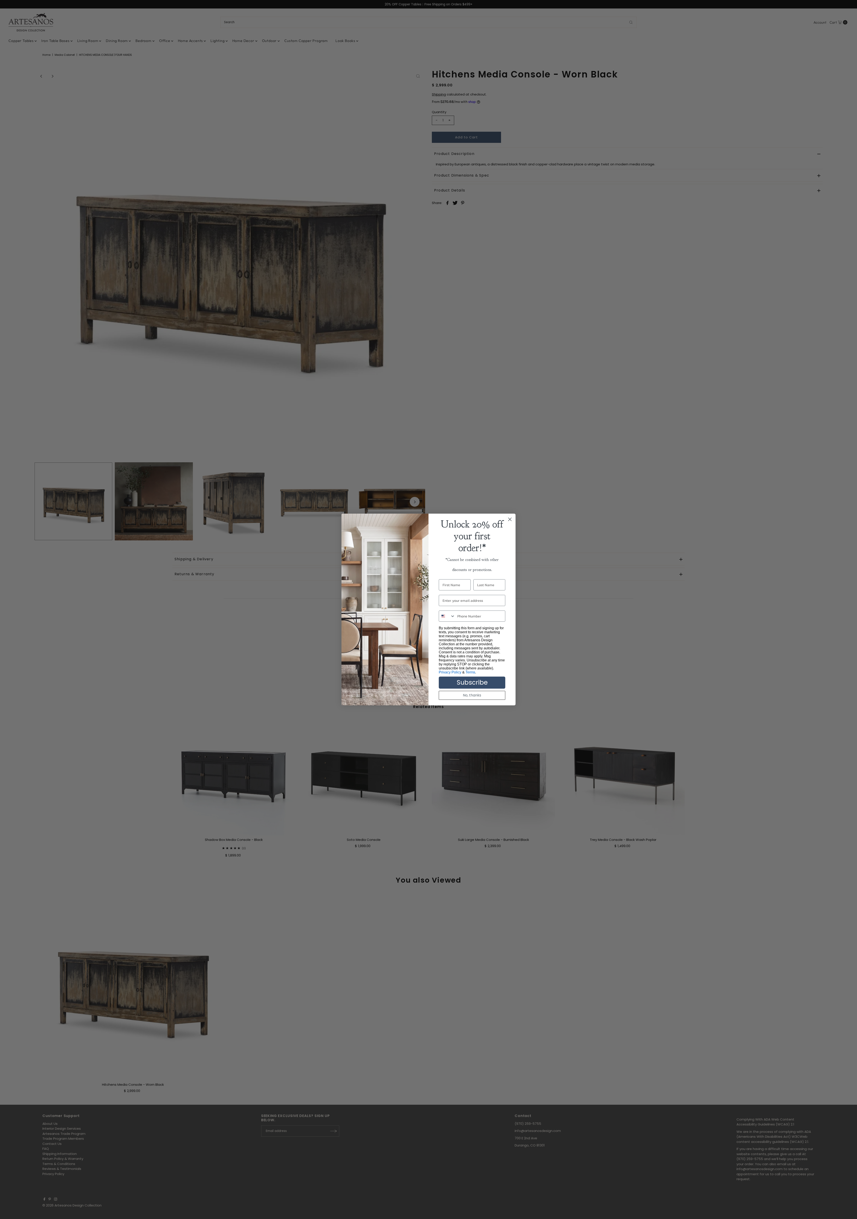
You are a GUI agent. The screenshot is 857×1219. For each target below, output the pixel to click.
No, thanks (472, 695)
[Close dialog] (510, 519)
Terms (470, 672)
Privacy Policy (450, 672)
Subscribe (472, 682)
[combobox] (447, 616)
